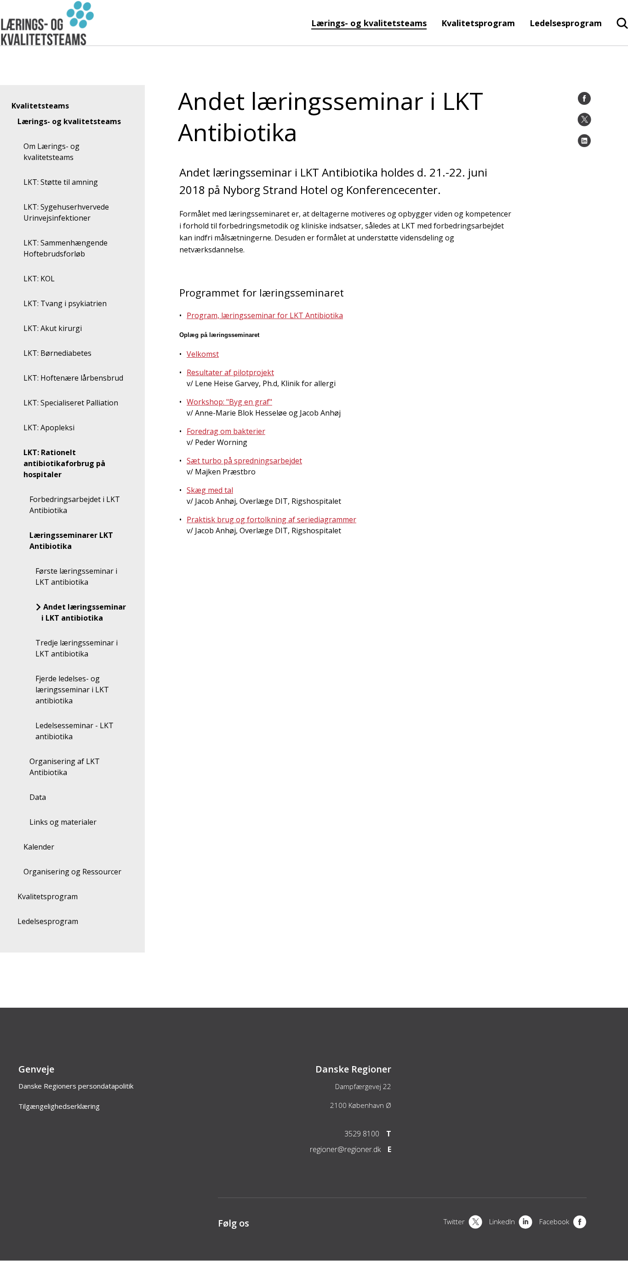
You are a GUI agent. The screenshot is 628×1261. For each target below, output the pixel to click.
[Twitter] (584, 119)
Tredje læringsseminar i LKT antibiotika (76, 648)
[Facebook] (584, 98)
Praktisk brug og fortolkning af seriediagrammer (271, 519)
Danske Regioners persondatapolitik (75, 1085)
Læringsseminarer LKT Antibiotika (71, 540)
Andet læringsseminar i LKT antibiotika (83, 612)
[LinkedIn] (584, 141)
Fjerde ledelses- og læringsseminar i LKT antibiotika (72, 689)
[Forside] (47, 41)
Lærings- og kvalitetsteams (369, 23)
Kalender (38, 847)
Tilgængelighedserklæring (59, 1106)
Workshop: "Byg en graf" (229, 402)
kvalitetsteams (40, 106)
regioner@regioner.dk (345, 1149)
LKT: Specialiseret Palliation (70, 403)
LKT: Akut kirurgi (52, 328)
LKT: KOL (39, 279)
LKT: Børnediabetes (57, 353)
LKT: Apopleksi (48, 427)
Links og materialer (63, 822)
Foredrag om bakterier (226, 431)
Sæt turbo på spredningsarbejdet (244, 461)
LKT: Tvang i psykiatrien (65, 303)
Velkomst (203, 354)
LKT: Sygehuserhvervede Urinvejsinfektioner (66, 212)
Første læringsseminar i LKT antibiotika (76, 576)
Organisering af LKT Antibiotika (64, 766)
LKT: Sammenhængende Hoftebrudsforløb (65, 248)
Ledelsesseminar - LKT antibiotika (74, 731)
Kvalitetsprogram (478, 23)
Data (37, 797)
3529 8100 (361, 1134)
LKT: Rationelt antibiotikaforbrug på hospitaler (64, 463)
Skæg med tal (210, 490)
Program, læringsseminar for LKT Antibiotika (265, 315)
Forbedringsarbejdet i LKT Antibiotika (74, 504)
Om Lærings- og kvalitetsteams (51, 151)
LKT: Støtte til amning (60, 182)
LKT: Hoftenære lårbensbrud (73, 378)
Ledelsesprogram (566, 23)
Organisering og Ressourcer (72, 872)
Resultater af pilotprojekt (230, 372)
